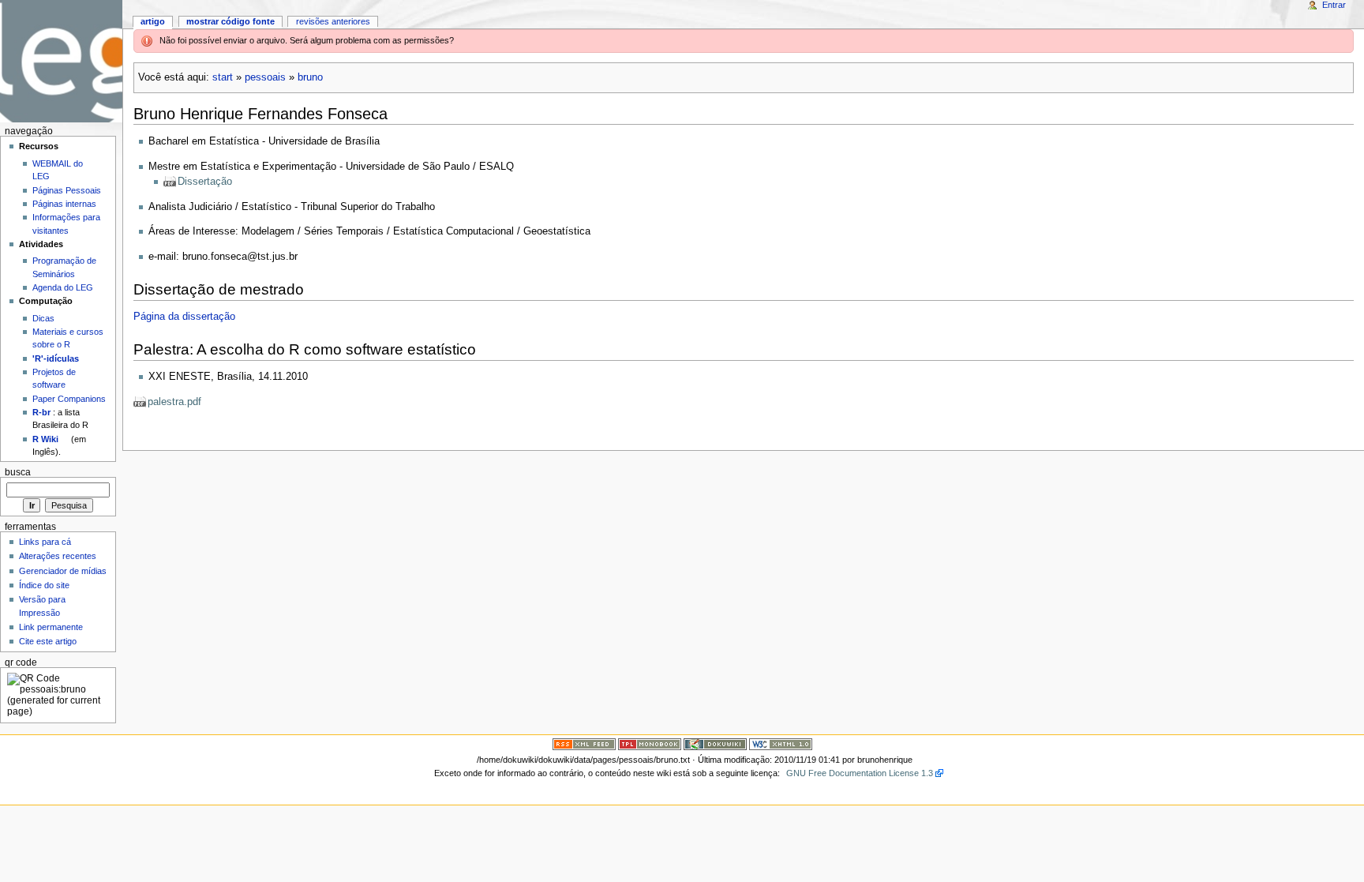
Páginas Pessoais (66, 190)
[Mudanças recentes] (584, 744)
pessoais (265, 77)
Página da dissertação (184, 316)
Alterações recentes (57, 556)
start (222, 77)
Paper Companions (69, 398)
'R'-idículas (55, 358)
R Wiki (45, 439)
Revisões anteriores (333, 21)
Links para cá (45, 541)
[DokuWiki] (715, 744)
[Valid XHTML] (780, 744)
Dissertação (205, 181)
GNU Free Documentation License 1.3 (859, 773)
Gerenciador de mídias (63, 571)
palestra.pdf (174, 401)
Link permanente (51, 627)
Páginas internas (64, 203)
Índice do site (44, 585)
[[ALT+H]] (61, 61)
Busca (18, 472)
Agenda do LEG (62, 287)
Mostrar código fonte (230, 21)
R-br (41, 412)
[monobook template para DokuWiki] (649, 744)
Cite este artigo (48, 641)
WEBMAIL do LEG (57, 170)
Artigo (153, 21)
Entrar (1334, 4)
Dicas (43, 318)
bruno (310, 77)
